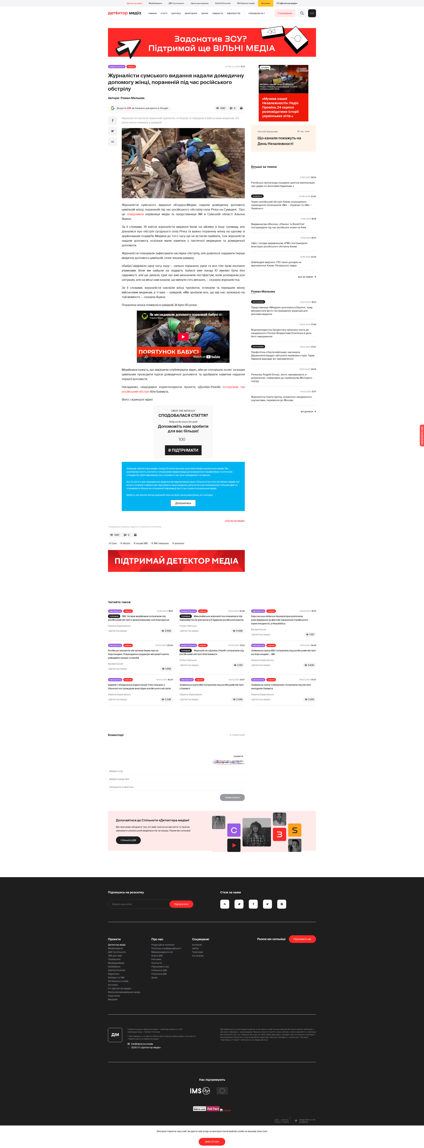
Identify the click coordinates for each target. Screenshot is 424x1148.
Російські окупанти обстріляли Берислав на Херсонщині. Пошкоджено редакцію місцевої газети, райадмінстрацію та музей (138, 654)
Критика (176, 13)
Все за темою (305, 276)
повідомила (135, 214)
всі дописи (307, 411)
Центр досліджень (200, 3)
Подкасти (217, 13)
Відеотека (113, 973)
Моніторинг (191, 13)
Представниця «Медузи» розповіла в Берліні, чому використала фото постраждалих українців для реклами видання (281, 311)
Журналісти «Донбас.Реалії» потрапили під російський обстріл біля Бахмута (212, 652)
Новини (152, 13)
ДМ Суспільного (176, 3)
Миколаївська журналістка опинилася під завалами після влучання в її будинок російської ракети (211, 618)
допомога (179, 543)
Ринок (204, 13)
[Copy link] (112, 141)
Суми (114, 543)
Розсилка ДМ (159, 973)
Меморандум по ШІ (162, 952)
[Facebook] (112, 120)
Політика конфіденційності (166, 948)
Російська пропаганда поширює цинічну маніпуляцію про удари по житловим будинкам (283, 184)
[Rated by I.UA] (225, 1110)
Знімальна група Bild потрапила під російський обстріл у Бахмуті (211, 686)
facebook (197, 944)
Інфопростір (233, 13)
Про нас (157, 939)
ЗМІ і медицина (161, 543)
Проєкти (114, 939)
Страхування (285, 13)
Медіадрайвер (116, 962)
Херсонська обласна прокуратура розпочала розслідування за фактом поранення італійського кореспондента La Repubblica (279, 620)
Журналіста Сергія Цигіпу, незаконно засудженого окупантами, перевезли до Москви (281, 398)
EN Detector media (246, 3)
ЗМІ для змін (115, 955)
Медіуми (113, 999)
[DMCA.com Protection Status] (199, 1110)
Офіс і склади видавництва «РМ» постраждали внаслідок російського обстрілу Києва (279, 245)
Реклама (156, 959)
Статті (164, 13)
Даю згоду (212, 1141)
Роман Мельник (133, 98)
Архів (154, 977)
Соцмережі (200, 939)
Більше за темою (264, 167)
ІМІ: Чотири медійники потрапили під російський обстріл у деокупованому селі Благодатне (138, 618)
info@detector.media (142, 1044)
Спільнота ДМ (128, 840)
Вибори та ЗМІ (116, 977)
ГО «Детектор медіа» (287, 3)
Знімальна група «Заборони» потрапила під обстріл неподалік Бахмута (281, 686)
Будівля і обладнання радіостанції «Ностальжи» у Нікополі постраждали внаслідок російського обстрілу (139, 686)
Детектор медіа (134, 3)
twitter (195, 948)
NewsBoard (114, 966)
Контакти (156, 962)
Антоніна (265, 3)
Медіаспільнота (116, 66)
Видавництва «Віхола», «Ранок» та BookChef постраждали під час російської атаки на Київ (278, 225)
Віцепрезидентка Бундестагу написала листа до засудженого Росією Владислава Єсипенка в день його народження (281, 333)
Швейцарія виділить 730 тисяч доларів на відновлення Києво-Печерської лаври (276, 264)
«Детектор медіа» (235, 520)
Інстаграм (197, 955)
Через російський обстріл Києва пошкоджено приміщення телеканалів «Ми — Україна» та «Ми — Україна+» (281, 205)
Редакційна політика (162, 944)
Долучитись (183, 503)
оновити (238, 756)
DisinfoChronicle (223, 3)
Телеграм (197, 952)
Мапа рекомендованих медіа (124, 992)
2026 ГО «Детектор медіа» (146, 1047)
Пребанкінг (114, 959)
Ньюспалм (114, 995)
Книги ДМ (157, 955)
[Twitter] (112, 131)
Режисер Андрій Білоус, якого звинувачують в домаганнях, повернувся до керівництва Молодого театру (281, 378)
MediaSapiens (155, 3)
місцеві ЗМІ (142, 543)
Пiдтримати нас (302, 939)
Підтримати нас (160, 966)
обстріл (126, 543)
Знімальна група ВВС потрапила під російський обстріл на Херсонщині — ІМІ (283, 652)
